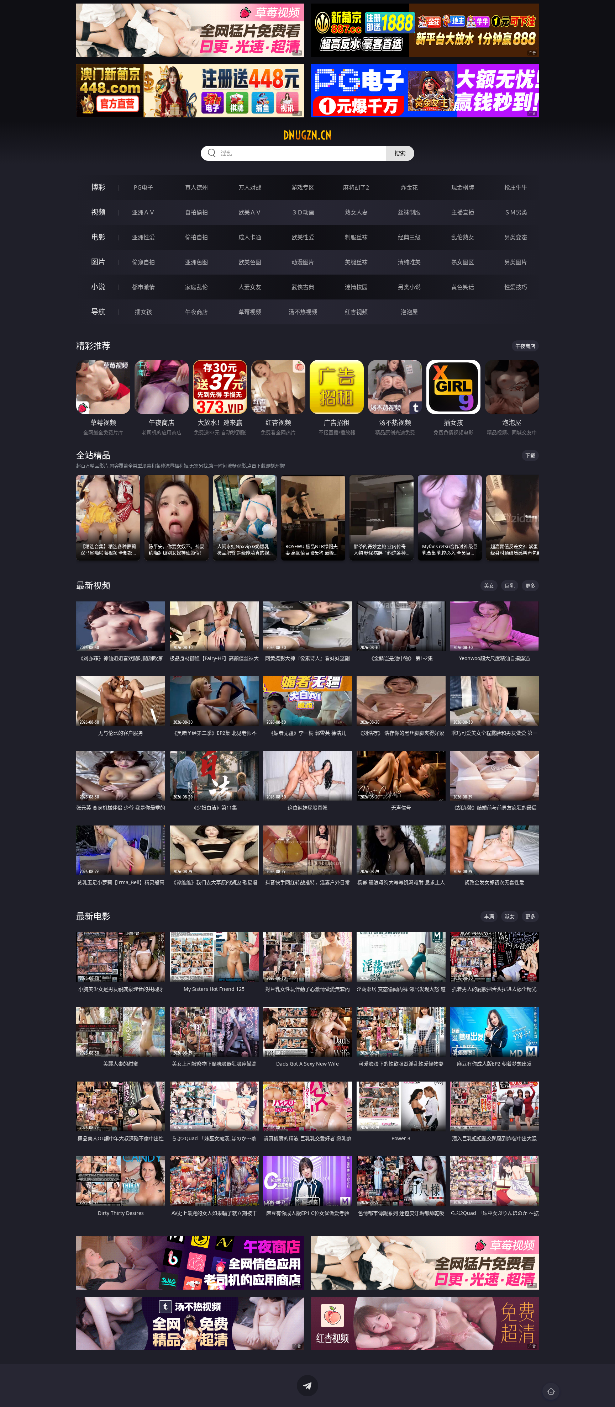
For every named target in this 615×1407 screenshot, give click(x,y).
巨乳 (510, 585)
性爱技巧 (515, 287)
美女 (489, 585)
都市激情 (143, 287)
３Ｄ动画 (302, 212)
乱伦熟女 (462, 237)
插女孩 (143, 312)
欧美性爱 (302, 237)
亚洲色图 (196, 262)
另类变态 (515, 237)
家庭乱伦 (196, 287)
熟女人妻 (356, 212)
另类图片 (515, 262)
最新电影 (93, 916)
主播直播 (462, 212)
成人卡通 (249, 237)
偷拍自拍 (196, 237)
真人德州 (196, 187)
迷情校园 (356, 287)
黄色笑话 (462, 287)
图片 (98, 262)
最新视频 (93, 585)
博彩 (98, 187)
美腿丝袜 (356, 262)
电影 (98, 237)
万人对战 (249, 187)
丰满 (489, 916)
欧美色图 (249, 262)
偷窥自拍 (143, 262)
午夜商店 (196, 312)
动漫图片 (302, 262)
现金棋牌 (462, 187)
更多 (530, 585)
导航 (98, 312)
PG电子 (143, 187)
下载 (530, 455)
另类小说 (409, 287)
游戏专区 (302, 187)
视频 (98, 212)
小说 (98, 287)
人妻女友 (249, 287)
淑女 (510, 916)
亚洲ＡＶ (143, 212)
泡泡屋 (409, 312)
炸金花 (409, 187)
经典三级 (409, 237)
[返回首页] (550, 1391)
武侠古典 (302, 287)
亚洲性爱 (143, 237)
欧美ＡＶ (249, 212)
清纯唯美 (409, 262)
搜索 (400, 153)
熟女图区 (462, 262)
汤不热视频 (303, 312)
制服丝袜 (356, 237)
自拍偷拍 (196, 212)
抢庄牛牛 (515, 187)
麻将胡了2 (356, 187)
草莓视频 (249, 312)
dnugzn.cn (307, 135)
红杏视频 (356, 312)
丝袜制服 (409, 212)
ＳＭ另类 (515, 212)
